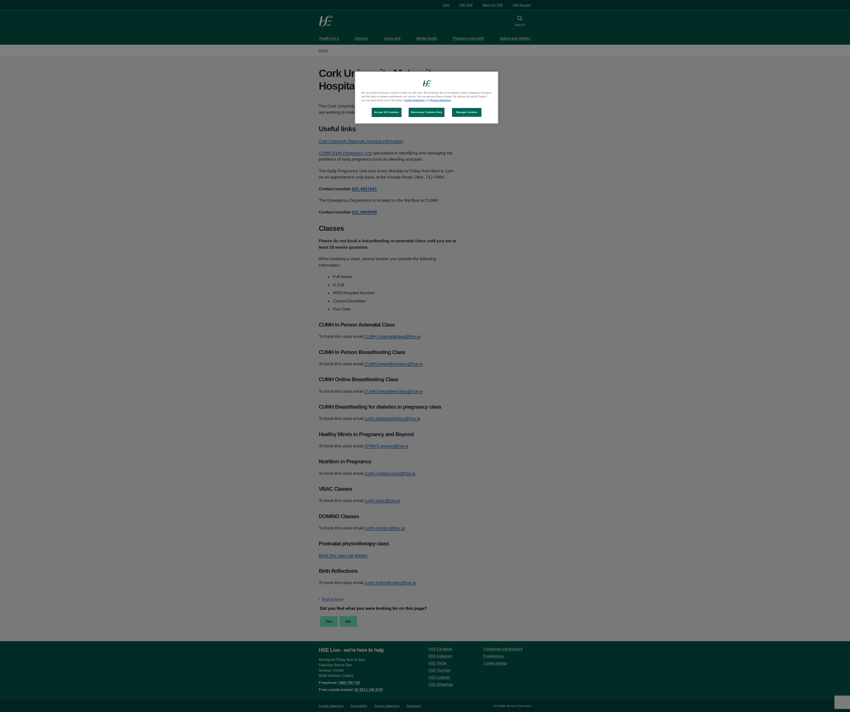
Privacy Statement (440, 100)
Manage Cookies (466, 112)
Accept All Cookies (386, 112)
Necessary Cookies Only (426, 112)
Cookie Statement (414, 100)
